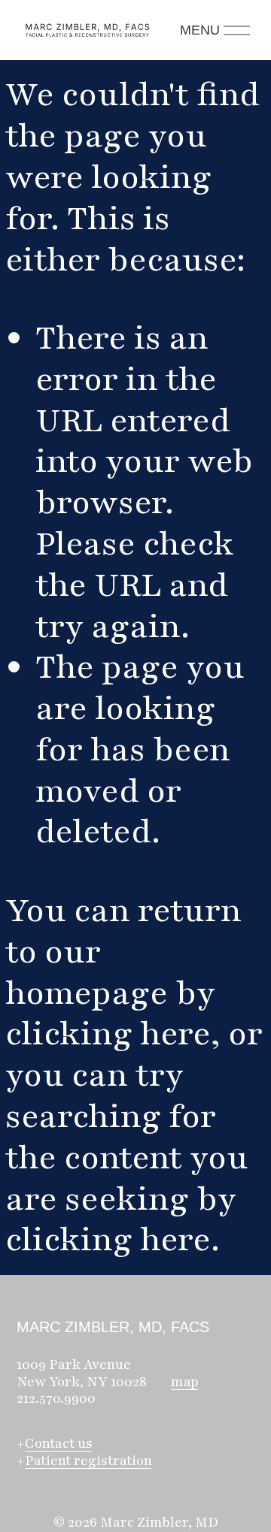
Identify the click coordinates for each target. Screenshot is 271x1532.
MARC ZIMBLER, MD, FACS (113, 1327)
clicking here (108, 1033)
